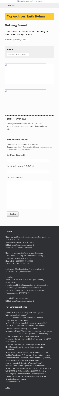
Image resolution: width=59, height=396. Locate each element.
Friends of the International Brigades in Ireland (25, 344)
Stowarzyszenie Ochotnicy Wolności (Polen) (23, 363)
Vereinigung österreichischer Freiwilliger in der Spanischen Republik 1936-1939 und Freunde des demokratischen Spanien (25, 376)
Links (7, 388)
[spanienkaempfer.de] (29, 1)
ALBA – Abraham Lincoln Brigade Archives (23, 323)
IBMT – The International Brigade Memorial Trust (26, 352)
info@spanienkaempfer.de (23, 301)
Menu (11, 6)
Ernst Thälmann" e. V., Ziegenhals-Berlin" (22, 336)
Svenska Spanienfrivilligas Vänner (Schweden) (25, 366)
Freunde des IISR (12, 382)
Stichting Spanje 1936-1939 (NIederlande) (22, 360)
